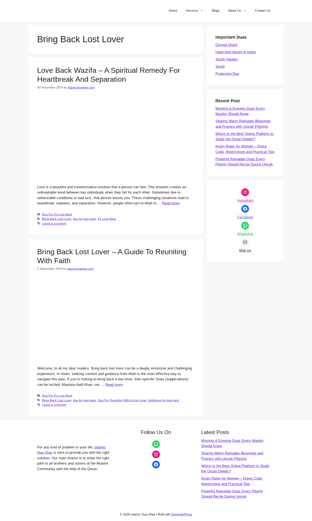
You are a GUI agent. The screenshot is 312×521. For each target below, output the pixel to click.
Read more (171, 203)
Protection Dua (227, 74)
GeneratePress (181, 514)
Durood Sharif (226, 45)
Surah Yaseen (226, 59)
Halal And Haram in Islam (235, 52)
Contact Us (263, 10)
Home (173, 10)
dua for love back (84, 218)
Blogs (216, 10)
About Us (234, 10)
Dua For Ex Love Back (57, 214)
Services (192, 10)
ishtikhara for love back (163, 400)
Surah (220, 67)
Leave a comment (54, 223)
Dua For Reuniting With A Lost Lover (122, 400)
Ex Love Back (107, 218)
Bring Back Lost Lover (56, 218)
